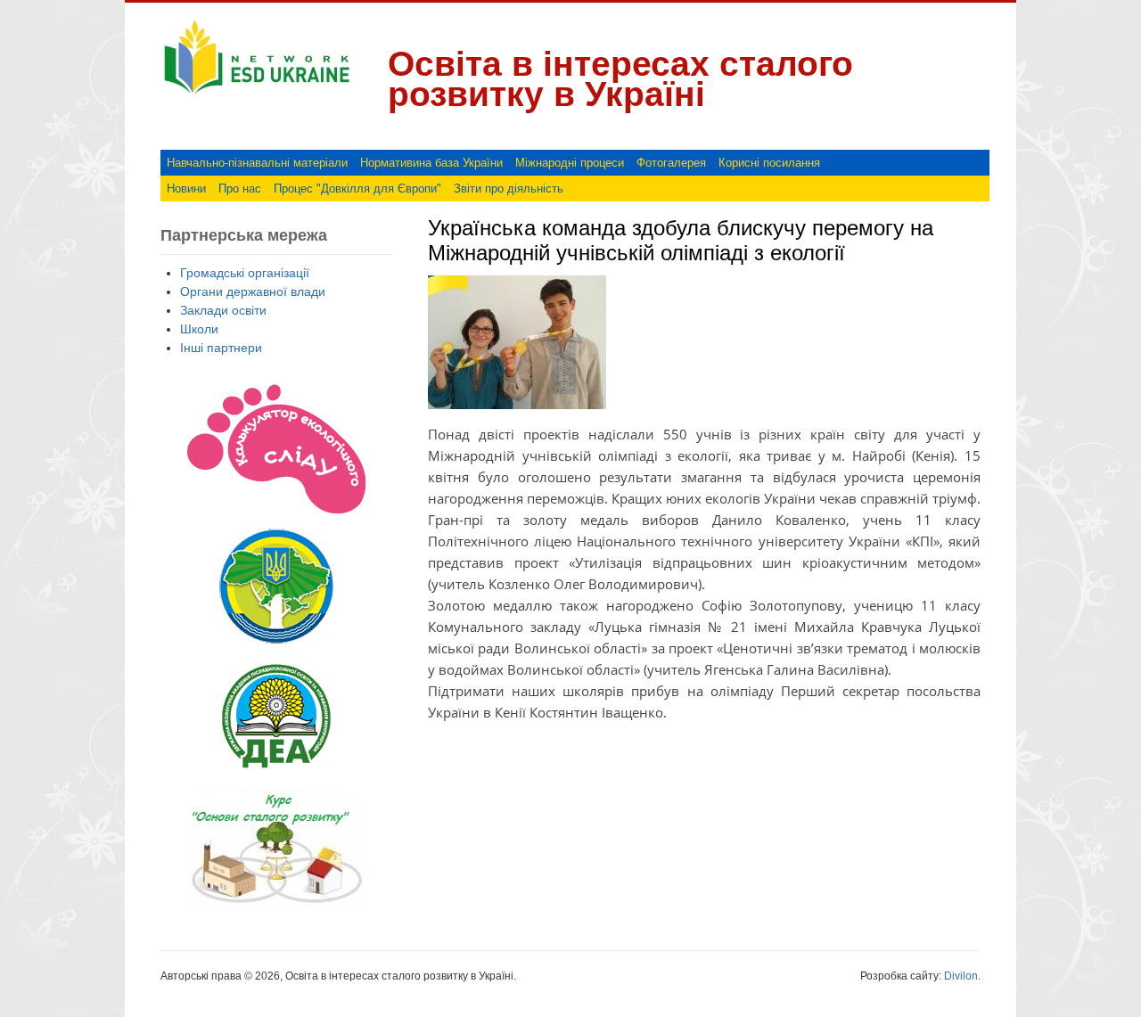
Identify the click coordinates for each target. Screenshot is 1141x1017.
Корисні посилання (769, 162)
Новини (186, 188)
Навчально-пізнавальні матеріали (257, 162)
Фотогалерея (671, 162)
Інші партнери (221, 347)
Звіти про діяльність (508, 188)
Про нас (239, 188)
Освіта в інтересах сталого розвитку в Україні (620, 79)
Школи (199, 329)
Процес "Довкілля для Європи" (357, 188)
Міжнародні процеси (569, 162)
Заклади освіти (223, 310)
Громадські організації (244, 273)
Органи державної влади (252, 291)
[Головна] (256, 94)
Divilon (961, 976)
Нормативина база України (431, 162)
